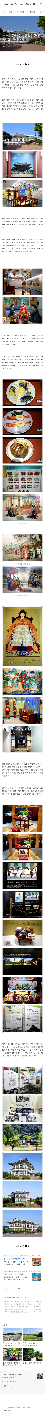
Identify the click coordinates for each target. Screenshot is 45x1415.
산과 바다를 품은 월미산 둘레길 (14, 1312)
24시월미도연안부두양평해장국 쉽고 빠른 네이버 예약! (16, 1259)
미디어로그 (20, 12)
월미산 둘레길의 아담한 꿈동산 (14, 1309)
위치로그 (32, 12)
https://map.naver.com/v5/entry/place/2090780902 (20, 1256)
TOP (40, 1408)
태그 (10, 12)
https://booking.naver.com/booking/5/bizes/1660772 (20, 1271)
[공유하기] (9, 1288)
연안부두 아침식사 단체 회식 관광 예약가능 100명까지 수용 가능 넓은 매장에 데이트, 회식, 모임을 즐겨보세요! (16, 1263)
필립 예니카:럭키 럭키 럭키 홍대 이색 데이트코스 (15, 1274)
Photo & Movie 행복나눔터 (20, 4)
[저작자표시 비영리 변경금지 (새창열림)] (26, 1289)
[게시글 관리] (12, 1288)
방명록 (42, 12)
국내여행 (7, 1297)
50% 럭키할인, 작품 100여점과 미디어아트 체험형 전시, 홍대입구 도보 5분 (16, 1278)
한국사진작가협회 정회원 (9, 1382)
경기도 (13, 1297)
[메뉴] (40, 4)
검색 (36, 4)
